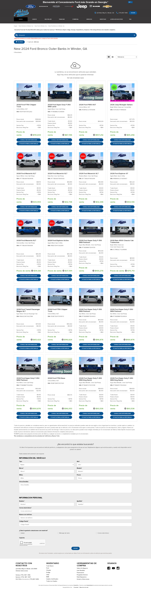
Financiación (80, 572)
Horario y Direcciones (83, 579)
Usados (34, 19)
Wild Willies (48, 19)
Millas (21, 475)
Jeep (47, 574)
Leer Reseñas (81, 570)
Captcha (22, 538)
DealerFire (76, 585)
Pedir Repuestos (82, 577)
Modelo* (79, 468)
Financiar (62, 19)
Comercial (75, 19)
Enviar (75, 548)
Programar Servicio (82, 575)
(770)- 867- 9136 (25, 575)
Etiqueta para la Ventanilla (28, 143)
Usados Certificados (52, 579)
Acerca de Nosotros (116, 19)
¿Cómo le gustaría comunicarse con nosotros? (33, 530)
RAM (47, 577)
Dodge (48, 572)
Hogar (15, 26)
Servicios (89, 19)
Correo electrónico (103, 533)
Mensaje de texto (64, 533)
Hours (133, 13)
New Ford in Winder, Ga (41, 26)
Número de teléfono (25, 514)
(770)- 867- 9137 (26, 577)
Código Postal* (23, 521)
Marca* (21, 468)
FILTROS (20, 42)
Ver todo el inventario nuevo (75, 78)
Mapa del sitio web (84, 587)
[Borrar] (36, 42)
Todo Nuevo (50, 566)
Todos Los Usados (51, 581)
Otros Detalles (23, 481)
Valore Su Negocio (82, 568)
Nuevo (21, 19)
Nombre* (21, 501)
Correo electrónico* (25, 508)
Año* (78, 461)
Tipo (20, 461)
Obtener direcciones (22, 571)
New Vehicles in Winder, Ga (26, 26)
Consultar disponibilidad (28, 140)
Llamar (23, 533)
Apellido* (79, 501)
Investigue (103, 19)
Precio (79, 475)
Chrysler (48, 570)
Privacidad (76, 587)
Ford (47, 568)
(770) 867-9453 (34, 579)
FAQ (130, 19)
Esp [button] (130, 2)
